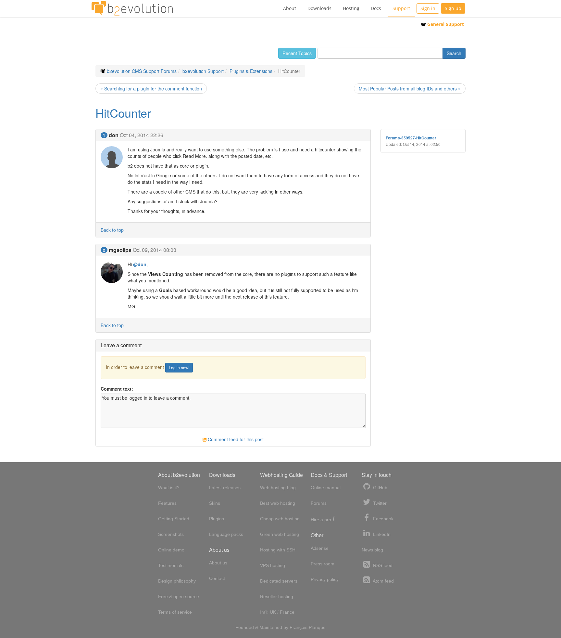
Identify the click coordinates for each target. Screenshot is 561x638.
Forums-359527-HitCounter (411, 138)
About (289, 8)
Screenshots (171, 534)
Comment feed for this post (235, 439)
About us (218, 562)
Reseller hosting (276, 596)
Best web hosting (277, 503)
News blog (372, 549)
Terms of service (175, 612)
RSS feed (382, 565)
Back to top (112, 230)
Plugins (216, 518)
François (298, 627)
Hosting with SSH (277, 549)
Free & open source (178, 596)
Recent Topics (297, 53)
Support (401, 8)
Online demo (171, 549)
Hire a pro (323, 519)
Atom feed (383, 581)
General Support (445, 24)
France (287, 612)
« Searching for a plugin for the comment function (151, 88)
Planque (317, 627)
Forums (319, 503)
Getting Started (173, 518)
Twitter (379, 503)
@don (139, 264)
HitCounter (123, 112)
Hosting (351, 8)
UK (273, 612)
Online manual (326, 487)
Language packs (226, 534)
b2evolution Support (203, 71)
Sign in (427, 8)
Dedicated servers (278, 581)
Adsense (320, 548)
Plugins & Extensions (251, 71)
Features (167, 503)
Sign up (453, 8)
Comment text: (117, 388)
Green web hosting (279, 534)
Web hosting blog (278, 487)
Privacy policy (325, 579)
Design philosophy (177, 581)
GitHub (379, 487)
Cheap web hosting (280, 518)
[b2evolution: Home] (132, 8)
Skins (214, 503)
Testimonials (170, 565)
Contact (217, 578)
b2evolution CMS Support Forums (142, 71)
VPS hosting (272, 565)
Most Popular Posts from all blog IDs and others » (410, 88)
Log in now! (179, 367)
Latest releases (225, 487)
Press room (322, 563)
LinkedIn (381, 534)
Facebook (382, 518)
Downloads (319, 8)
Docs (376, 8)
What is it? (169, 487)
